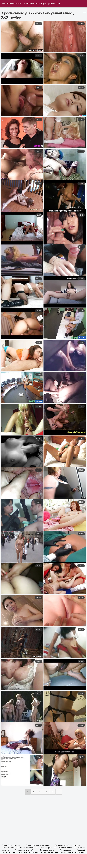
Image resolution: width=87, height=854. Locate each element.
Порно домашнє (65, 848)
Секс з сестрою (45, 848)
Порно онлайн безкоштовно (67, 845)
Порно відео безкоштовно (37, 845)
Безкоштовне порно (63, 852)
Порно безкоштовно (11, 845)
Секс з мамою (8, 848)
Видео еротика (26, 848)
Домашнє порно (47, 850)
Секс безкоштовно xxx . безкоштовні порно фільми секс (30, 3)
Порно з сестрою (39, 852)
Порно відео (65, 850)
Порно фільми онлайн (24, 850)
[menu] (84, 13)
